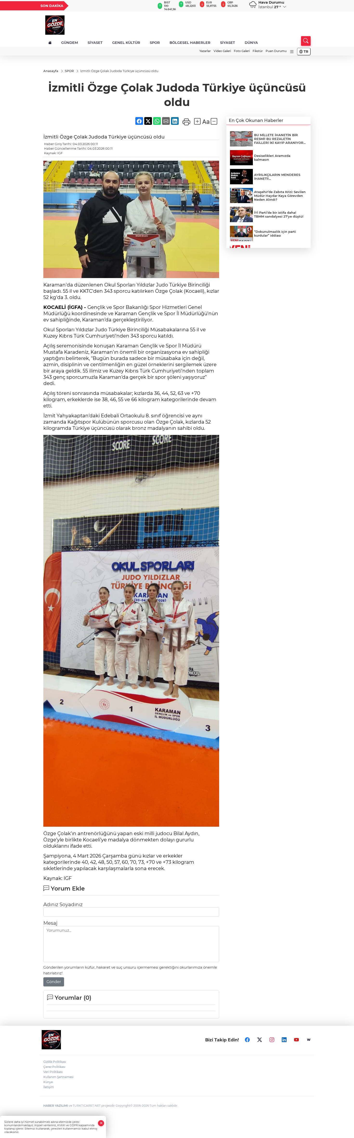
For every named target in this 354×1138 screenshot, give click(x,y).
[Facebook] (247, 1040)
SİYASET (95, 42)
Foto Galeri (242, 51)
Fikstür (258, 51)
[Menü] (292, 52)
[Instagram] (272, 1040)
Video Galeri (222, 51)
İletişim (48, 1087)
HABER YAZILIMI (55, 1105)
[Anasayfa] (49, 43)
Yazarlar (205, 51)
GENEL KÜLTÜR (126, 42)
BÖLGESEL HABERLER (190, 42)
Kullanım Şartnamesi (58, 1077)
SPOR (155, 42)
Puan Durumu (276, 51)
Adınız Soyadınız (63, 904)
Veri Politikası (53, 1072)
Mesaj (50, 923)
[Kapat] (101, 1123)
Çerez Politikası (54, 1067)
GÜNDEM (69, 42)
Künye (48, 1082)
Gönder (53, 981)
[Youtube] (296, 1040)
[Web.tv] (309, 1040)
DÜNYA (251, 42)
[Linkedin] (284, 1040)
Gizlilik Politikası (54, 1062)
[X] (259, 1040)
